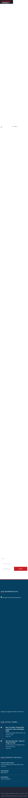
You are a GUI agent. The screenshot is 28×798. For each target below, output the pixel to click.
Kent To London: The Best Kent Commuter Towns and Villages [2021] (15, 729)
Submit (21, 569)
